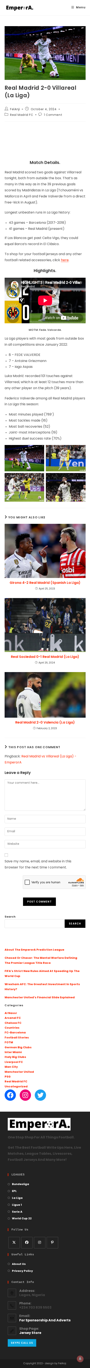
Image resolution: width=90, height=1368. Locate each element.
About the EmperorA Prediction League (34, 950)
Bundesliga (20, 1184)
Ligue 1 (17, 1205)
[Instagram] (25, 1095)
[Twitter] (40, 1095)
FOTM (9, 1042)
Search (10, 916)
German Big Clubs (18, 1047)
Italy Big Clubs (15, 1057)
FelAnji (15, 109)
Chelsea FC (13, 1023)
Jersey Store (30, 1333)
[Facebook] (10, 1095)
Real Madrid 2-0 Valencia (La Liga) (45, 722)
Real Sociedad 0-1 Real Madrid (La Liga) (45, 657)
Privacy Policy (22, 1271)
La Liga (17, 1198)
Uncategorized (16, 1086)
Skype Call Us (22, 1343)
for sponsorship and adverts (45, 1320)
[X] (14, 1242)
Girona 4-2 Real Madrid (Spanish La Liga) (45, 582)
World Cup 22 (22, 1218)
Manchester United (19, 1072)
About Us (19, 1264)
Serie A (17, 1212)
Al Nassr (11, 1013)
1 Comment (53, 115)
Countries (12, 1028)
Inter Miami (13, 1052)
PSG (8, 1076)
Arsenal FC (13, 1018)
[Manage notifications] (80, 1358)
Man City (11, 1067)
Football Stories (17, 1037)
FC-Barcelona (15, 1032)
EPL (14, 1191)
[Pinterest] (52, 1242)
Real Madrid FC (21, 115)
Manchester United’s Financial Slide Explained (40, 997)
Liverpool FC (14, 1062)
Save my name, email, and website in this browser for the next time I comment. (38, 864)
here (65, 260)
